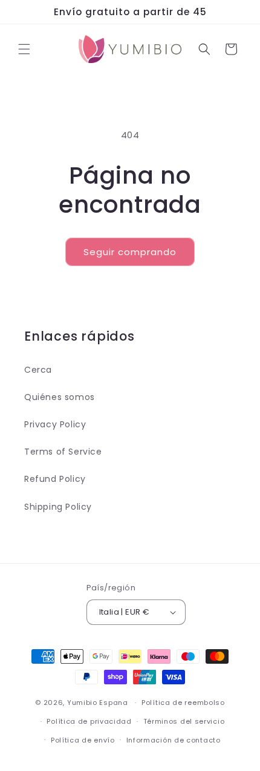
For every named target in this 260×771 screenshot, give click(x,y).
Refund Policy (55, 479)
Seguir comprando (130, 251)
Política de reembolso (183, 702)
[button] (24, 49)
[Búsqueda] (204, 49)
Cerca (38, 370)
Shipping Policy (58, 507)
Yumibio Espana (97, 702)
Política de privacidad (89, 721)
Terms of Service (63, 452)
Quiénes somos (59, 397)
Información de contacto (173, 740)
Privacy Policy (55, 424)
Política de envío (83, 740)
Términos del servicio (184, 721)
